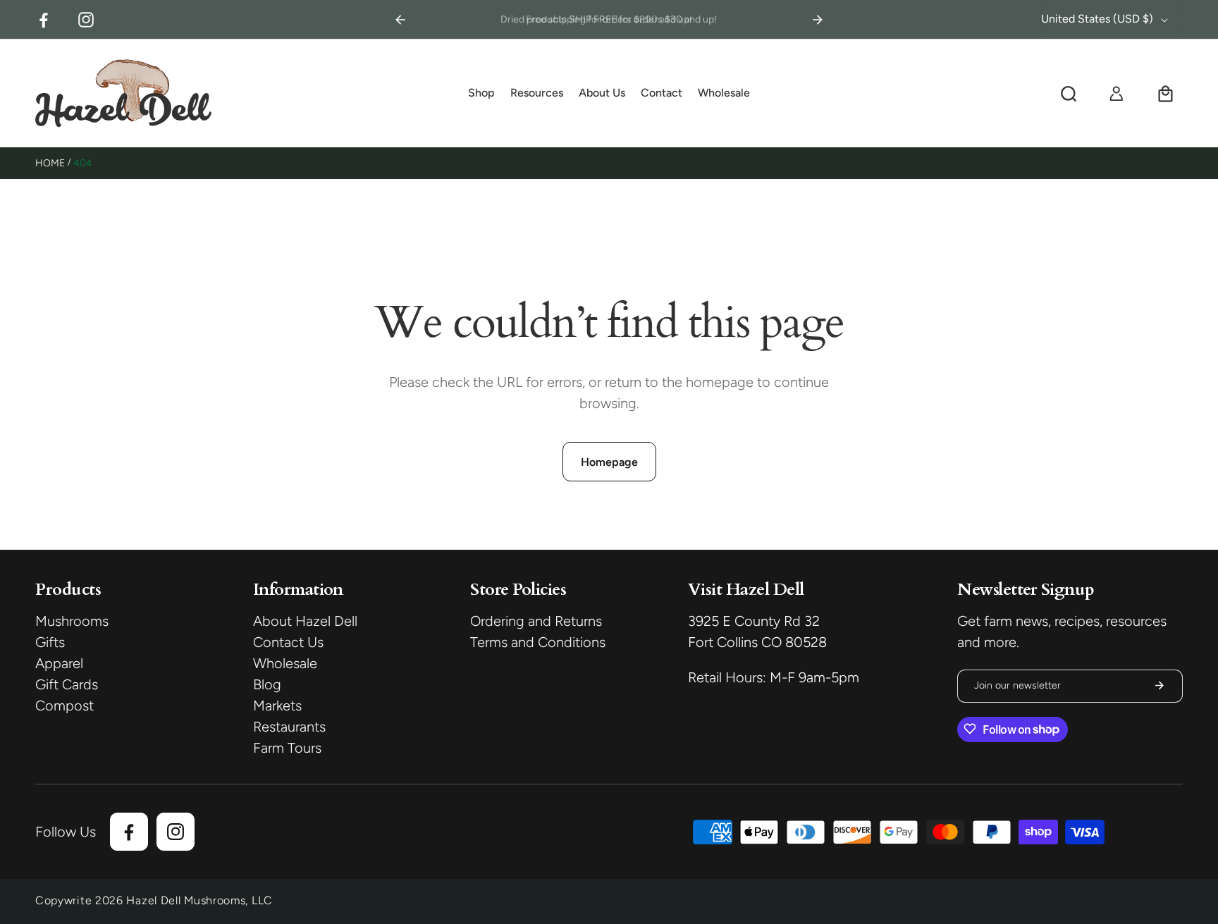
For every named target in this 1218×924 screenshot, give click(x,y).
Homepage (609, 462)
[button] (481, 94)
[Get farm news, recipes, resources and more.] (1159, 685)
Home (50, 163)
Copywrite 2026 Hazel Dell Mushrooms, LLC (154, 900)
